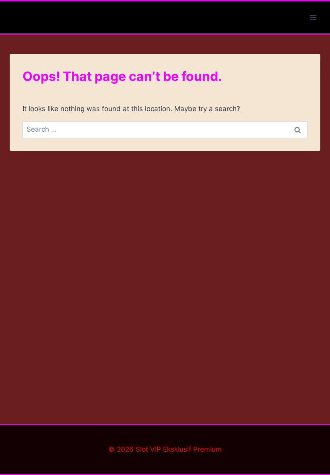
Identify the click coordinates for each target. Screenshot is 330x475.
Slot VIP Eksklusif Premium (179, 449)
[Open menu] (312, 17)
